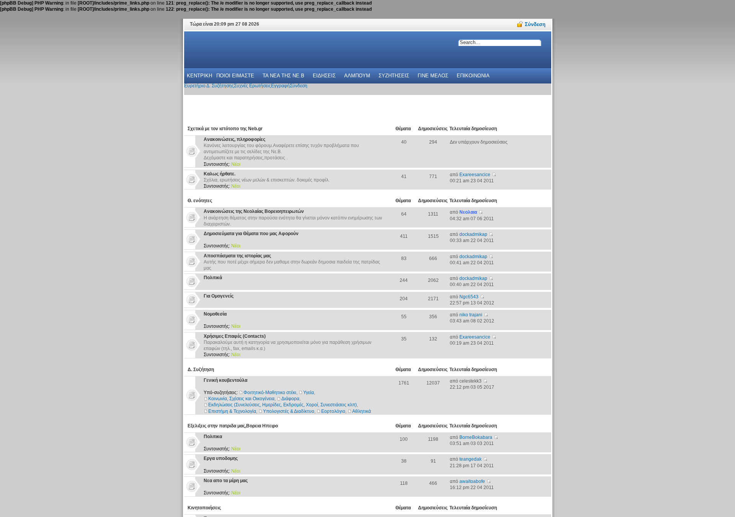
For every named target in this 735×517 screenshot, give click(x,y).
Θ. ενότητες (200, 200)
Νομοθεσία (215, 314)
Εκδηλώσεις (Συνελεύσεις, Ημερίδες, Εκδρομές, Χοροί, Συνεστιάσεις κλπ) (282, 404)
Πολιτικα (213, 436)
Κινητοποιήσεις (204, 507)
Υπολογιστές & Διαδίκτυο (288, 411)
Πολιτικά (213, 277)
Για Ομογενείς (219, 296)
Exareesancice (474, 174)
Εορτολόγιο (333, 411)
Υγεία (308, 392)
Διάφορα (290, 398)
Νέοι (235, 164)
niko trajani (470, 314)
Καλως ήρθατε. (219, 174)
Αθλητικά (361, 411)
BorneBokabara (475, 437)
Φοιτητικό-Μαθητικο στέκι (269, 392)
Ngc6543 (469, 296)
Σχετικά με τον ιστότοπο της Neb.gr (225, 128)
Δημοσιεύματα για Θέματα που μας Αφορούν (251, 233)
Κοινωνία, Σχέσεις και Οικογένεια (241, 398)
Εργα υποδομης (221, 458)
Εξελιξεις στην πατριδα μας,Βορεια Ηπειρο (233, 426)
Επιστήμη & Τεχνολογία (232, 411)
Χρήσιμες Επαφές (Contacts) (235, 336)
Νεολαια (468, 212)
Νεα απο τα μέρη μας (226, 480)
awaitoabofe (472, 481)
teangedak (470, 459)
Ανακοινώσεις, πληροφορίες (234, 139)
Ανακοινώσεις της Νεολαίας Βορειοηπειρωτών (254, 211)
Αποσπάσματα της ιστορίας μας (237, 255)
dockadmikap (473, 234)
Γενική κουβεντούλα (225, 380)
